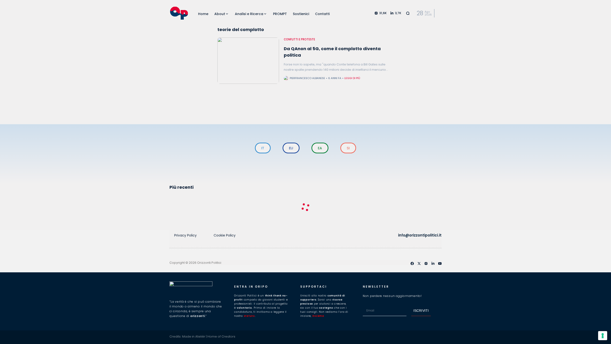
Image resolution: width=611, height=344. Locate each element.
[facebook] (412, 263)
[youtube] (440, 263)
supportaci (313, 287)
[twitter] (419, 263)
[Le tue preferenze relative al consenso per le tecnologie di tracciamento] (602, 335)
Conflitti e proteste (299, 39)
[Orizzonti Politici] (179, 13)
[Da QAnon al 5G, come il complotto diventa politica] (248, 61)
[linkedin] (433, 263)
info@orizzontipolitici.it (420, 235)
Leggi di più (352, 78)
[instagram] (426, 263)
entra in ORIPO (251, 287)
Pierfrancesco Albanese (307, 78)
